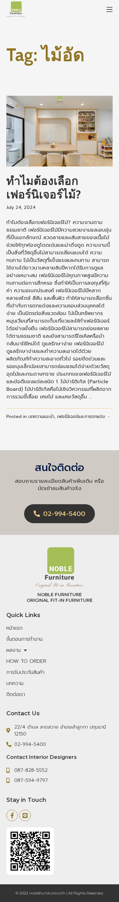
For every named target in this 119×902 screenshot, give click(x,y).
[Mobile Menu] (109, 9)
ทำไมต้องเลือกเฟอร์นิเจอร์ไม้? (43, 187)
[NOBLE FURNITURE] (15, 9)
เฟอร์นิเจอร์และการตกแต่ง (81, 416)
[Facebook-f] (12, 815)
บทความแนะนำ (41, 416)
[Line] (25, 815)
